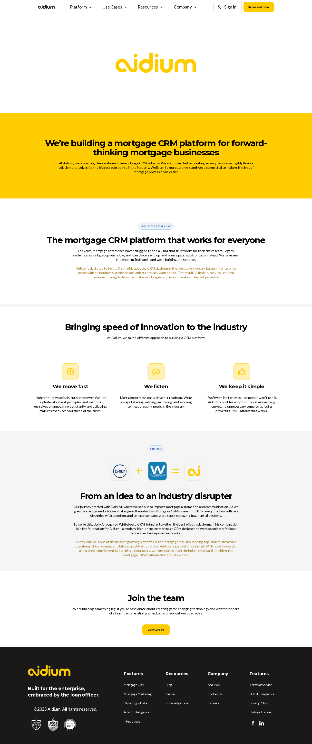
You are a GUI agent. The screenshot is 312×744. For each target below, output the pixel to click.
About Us (214, 685)
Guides (171, 694)
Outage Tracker (260, 712)
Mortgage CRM (134, 685)
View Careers (156, 629)
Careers (213, 703)
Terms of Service (261, 685)
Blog (169, 685)
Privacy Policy (259, 703)
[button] (81, 7)
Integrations (132, 721)
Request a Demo (258, 7)
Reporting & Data (135, 703)
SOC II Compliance (262, 694)
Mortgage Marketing (138, 694)
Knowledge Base (177, 703)
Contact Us (215, 694)
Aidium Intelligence (136, 712)
